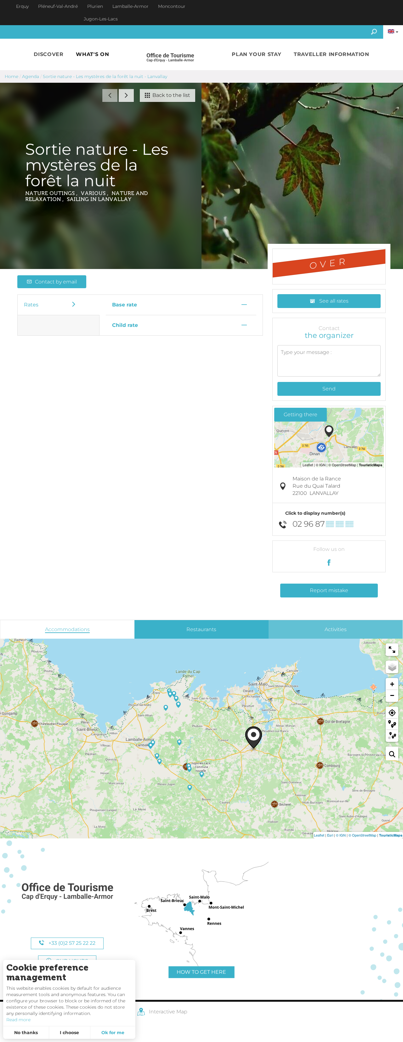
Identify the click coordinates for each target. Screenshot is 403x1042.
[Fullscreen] (392, 649)
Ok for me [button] (112, 1032)
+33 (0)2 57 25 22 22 (71, 943)
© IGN (341, 835)
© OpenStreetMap (362, 835)
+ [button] (392, 684)
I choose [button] (69, 1032)
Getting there (300, 414)
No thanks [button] (26, 1032)
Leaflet (319, 835)
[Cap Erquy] (67, 892)
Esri (330, 835)
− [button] (392, 695)
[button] (48, 54)
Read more (18, 1019)
